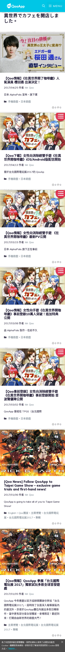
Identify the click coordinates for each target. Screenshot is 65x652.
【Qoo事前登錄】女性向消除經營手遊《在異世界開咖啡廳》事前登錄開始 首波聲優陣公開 (31, 395)
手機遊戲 (13, 101)
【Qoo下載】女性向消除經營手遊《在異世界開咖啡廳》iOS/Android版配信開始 (32, 157)
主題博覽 (36, 513)
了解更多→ (12, 649)
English (12, 513)
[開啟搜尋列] (43, 6)
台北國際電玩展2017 (21, 517)
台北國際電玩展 (29, 624)
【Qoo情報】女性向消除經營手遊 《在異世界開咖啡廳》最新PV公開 (31, 235)
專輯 (38, 517)
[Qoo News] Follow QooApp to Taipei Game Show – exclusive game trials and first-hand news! (32, 485)
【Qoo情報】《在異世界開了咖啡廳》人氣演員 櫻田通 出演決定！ (31, 80)
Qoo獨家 (23, 513)
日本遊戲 (26, 101)
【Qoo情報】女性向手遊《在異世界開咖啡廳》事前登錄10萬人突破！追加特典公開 (32, 314)
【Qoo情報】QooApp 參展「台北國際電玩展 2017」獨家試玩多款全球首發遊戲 (32, 584)
